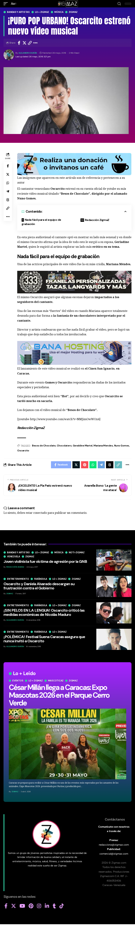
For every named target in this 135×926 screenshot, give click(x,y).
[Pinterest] (31, 906)
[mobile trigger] (6, 3)
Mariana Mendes (103, 445)
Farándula (40, 579)
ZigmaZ (15, 791)
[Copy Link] (29, 43)
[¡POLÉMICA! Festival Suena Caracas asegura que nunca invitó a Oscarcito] (113, 639)
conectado (40, 513)
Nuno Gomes (121, 445)
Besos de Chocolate (44, 445)
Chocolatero (64, 445)
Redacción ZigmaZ (97, 220)
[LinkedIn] (47, 906)
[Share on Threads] (8, 200)
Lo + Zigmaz (42, 12)
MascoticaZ (56, 681)
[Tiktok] (62, 906)
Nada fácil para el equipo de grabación (41, 222)
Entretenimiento (18, 579)
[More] (35, 43)
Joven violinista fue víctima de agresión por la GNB (45, 561)
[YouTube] (22, 906)
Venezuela (13, 556)
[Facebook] (6, 906)
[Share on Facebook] (19, 43)
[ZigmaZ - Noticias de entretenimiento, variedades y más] (67, 3)
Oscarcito (23, 450)
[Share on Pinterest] (84, 464)
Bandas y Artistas (18, 12)
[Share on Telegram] (8, 191)
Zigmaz (73, 12)
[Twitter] (13, 906)
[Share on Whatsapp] (8, 183)
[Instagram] (39, 906)
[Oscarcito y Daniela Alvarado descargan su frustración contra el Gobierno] (113, 586)
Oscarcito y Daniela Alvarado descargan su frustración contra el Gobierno (39, 586)
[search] (119, 4)
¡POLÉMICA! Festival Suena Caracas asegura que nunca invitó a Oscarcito (44, 639)
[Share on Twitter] (24, 43)
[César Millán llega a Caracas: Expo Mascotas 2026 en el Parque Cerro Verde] (67, 744)
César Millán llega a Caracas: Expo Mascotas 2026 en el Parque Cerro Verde (59, 695)
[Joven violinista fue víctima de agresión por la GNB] (113, 560)
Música (58, 12)
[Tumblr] (54, 906)
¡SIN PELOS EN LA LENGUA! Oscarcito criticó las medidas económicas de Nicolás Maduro (44, 612)
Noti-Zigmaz (77, 552)
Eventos (17, 681)
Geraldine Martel (82, 445)
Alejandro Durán (27, 53)
